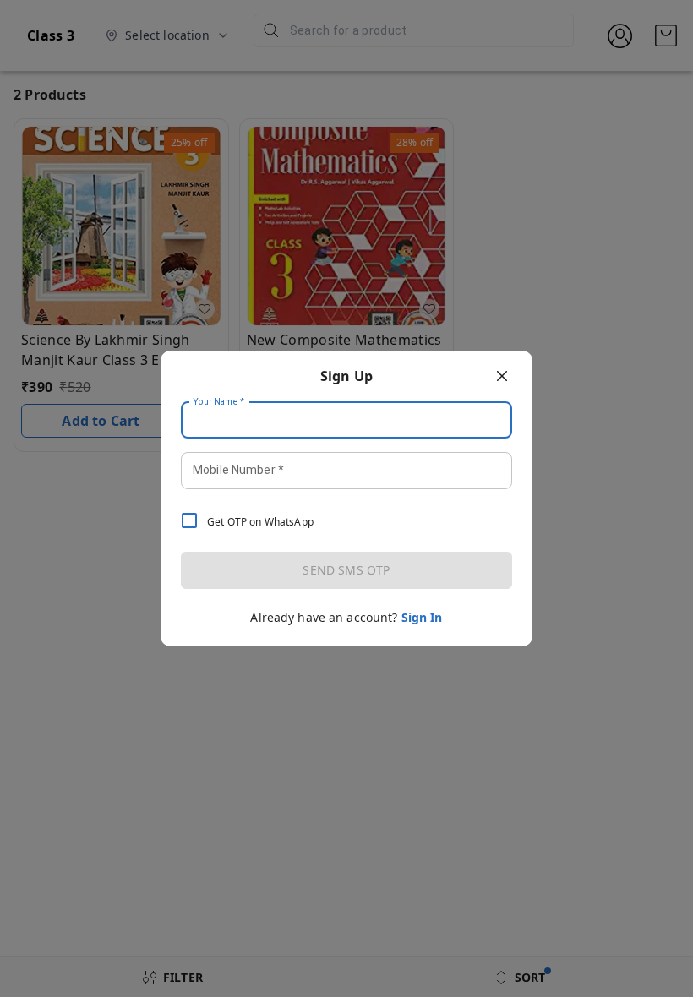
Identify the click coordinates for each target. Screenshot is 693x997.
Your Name (219, 402)
